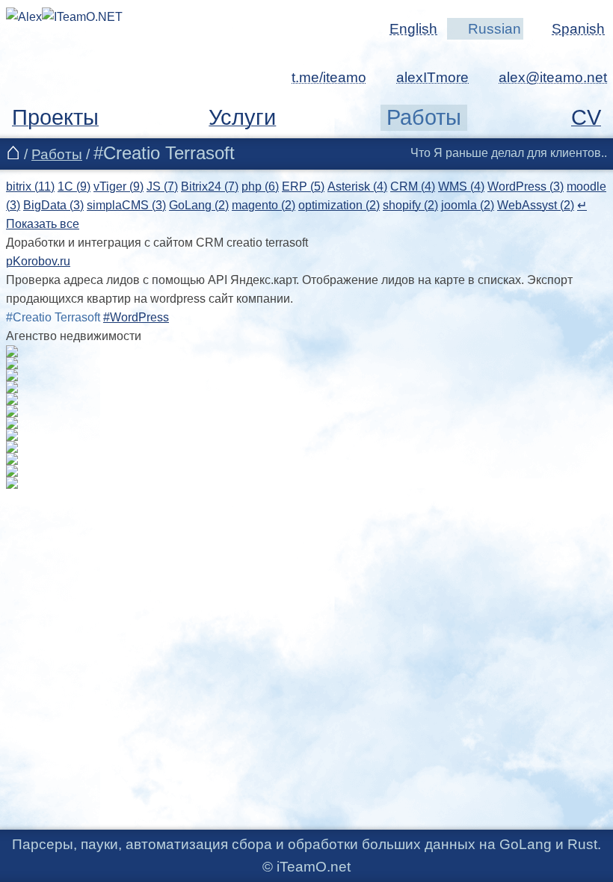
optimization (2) (339, 205)
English (413, 29)
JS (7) (162, 186)
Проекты (55, 117)
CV (586, 117)
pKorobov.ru (38, 261)
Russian (494, 29)
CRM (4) (412, 186)
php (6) (260, 186)
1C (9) (74, 186)
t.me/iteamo (329, 77)
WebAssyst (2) (535, 205)
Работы (423, 117)
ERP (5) (303, 186)
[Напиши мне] (543, 77)
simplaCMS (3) (126, 205)
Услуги (242, 117)
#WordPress (136, 317)
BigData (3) (53, 205)
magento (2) (263, 205)
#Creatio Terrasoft (53, 317)
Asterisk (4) (357, 186)
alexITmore (432, 77)
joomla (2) (467, 205)
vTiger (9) (118, 186)
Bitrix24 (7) (209, 186)
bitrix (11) (30, 186)
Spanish (578, 29)
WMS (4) (461, 186)
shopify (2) (410, 205)
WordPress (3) (525, 186)
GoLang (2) (199, 205)
